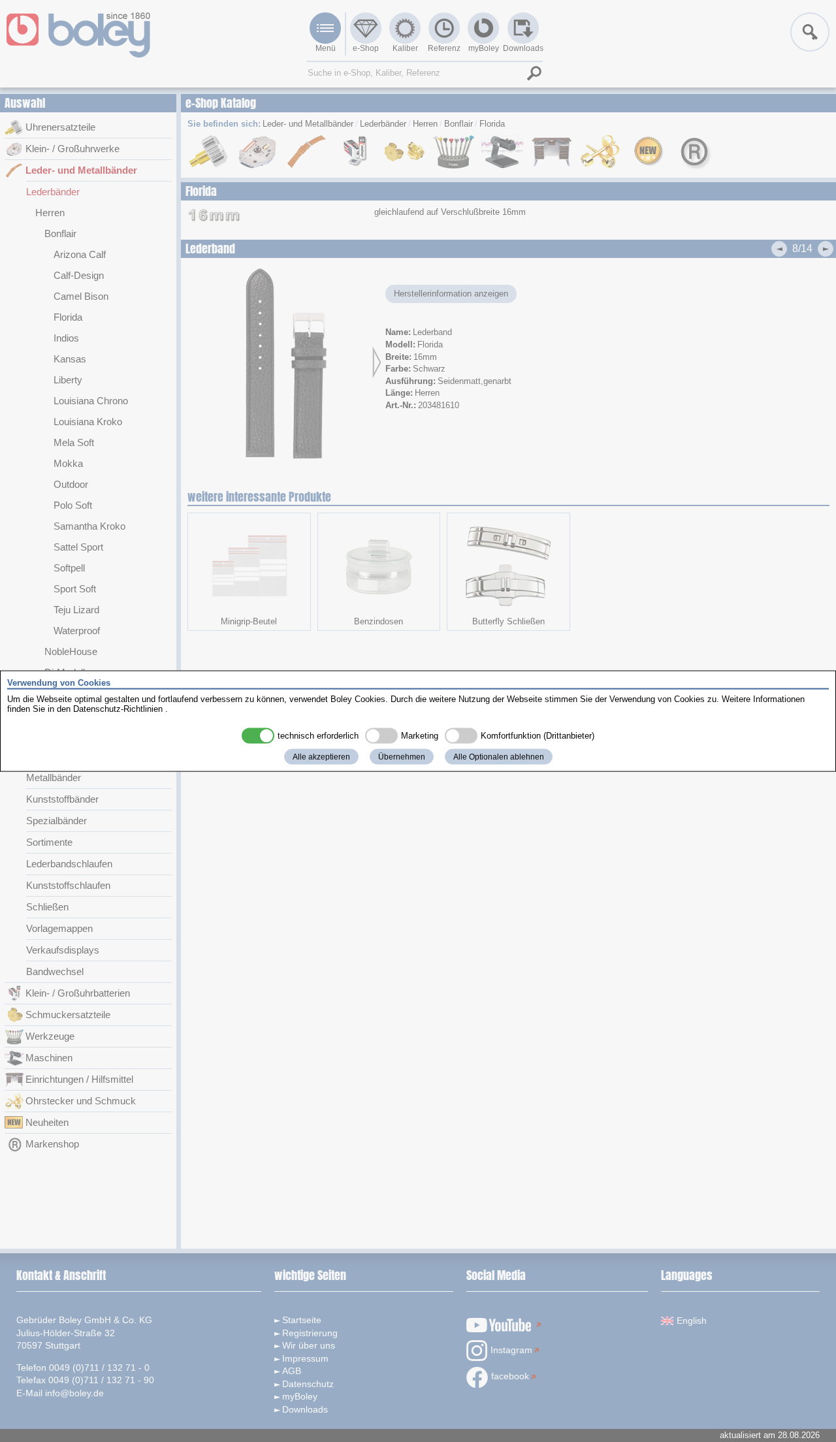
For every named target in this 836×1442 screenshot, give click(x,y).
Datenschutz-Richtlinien (118, 709)
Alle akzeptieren (321, 756)
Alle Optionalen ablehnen (498, 756)
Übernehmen (401, 756)
